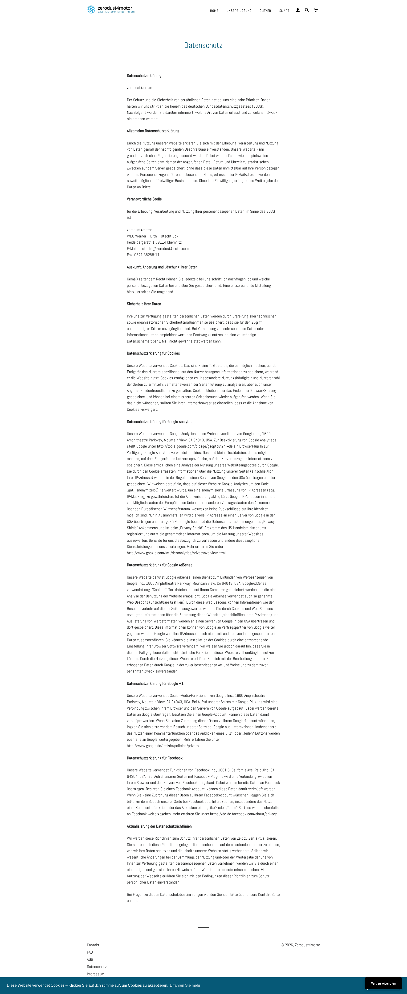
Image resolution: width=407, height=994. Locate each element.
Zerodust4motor (307, 944)
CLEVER (265, 10)
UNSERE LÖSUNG (239, 10)
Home (214, 10)
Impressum (95, 974)
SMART (284, 10)
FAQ (90, 952)
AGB (90, 959)
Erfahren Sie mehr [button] (185, 985)
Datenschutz (97, 966)
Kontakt (93, 944)
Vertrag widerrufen (383, 983)
